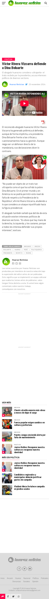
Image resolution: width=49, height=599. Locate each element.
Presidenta (7, 253)
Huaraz (17, 249)
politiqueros (36, 249)
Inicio (3, 578)
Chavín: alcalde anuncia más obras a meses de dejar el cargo (29, 411)
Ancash (37, 246)
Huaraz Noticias (17, 84)
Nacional (26, 578)
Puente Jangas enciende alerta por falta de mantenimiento (29, 436)
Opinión (35, 581)
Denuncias (17, 581)
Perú (26, 249)
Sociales (26, 581)
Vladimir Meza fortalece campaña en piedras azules (29, 487)
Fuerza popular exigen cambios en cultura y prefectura (29, 423)
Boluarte (7, 249)
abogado (27, 246)
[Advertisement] (24, 31)
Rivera (28, 253)
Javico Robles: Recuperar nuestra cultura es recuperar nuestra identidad (29, 449)
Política (17, 445)
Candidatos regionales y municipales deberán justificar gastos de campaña (27, 477)
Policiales (44, 578)
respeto (19, 253)
